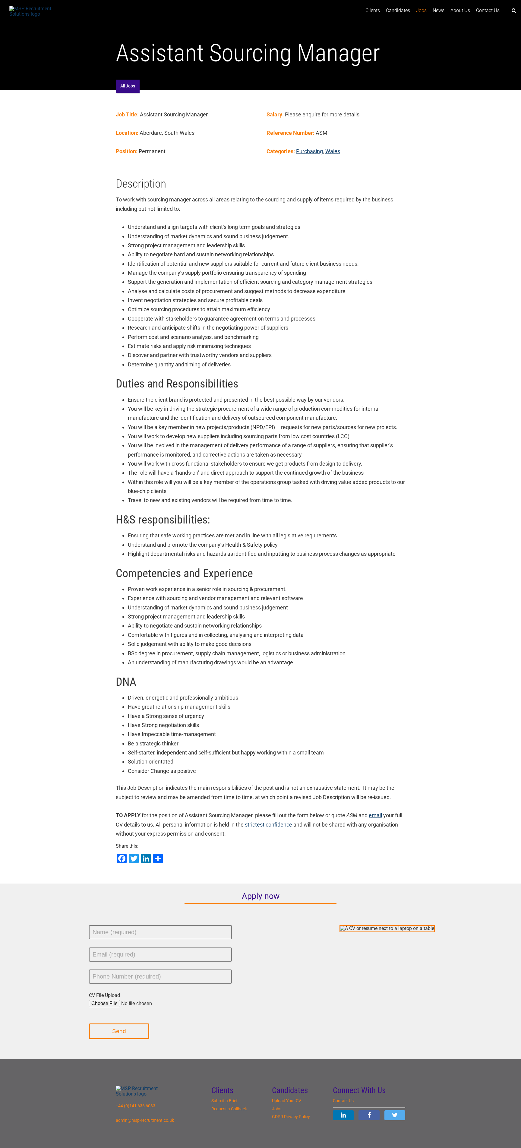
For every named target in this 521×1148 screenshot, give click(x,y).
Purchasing (309, 151)
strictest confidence (268, 824)
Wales (332, 151)
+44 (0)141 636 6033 (135, 1105)
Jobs (421, 10)
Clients (372, 10)
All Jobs (127, 86)
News (438, 10)
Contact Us (488, 10)
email (375, 815)
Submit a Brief (224, 1100)
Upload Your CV (286, 1100)
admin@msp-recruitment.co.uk (145, 1120)
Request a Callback (229, 1109)
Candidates (398, 10)
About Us (460, 10)
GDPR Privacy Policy (291, 1116)
